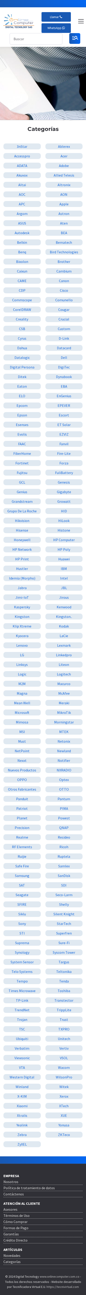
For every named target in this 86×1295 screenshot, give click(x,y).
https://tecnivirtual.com (63, 1287)
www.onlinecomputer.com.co (59, 1276)
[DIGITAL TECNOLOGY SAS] (18, 21)
